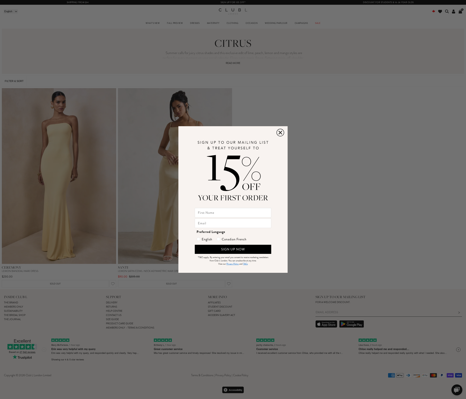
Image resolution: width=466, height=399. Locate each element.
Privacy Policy (232, 264)
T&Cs (245, 264)
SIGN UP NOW (233, 249)
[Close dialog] (280, 132)
